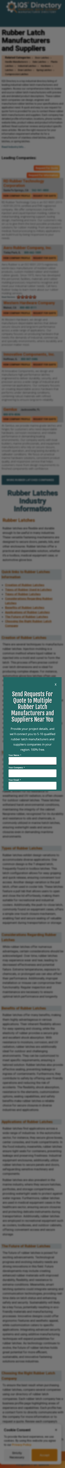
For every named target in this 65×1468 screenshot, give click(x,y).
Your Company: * (16, 767)
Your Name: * (14, 755)
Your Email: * (14, 780)
